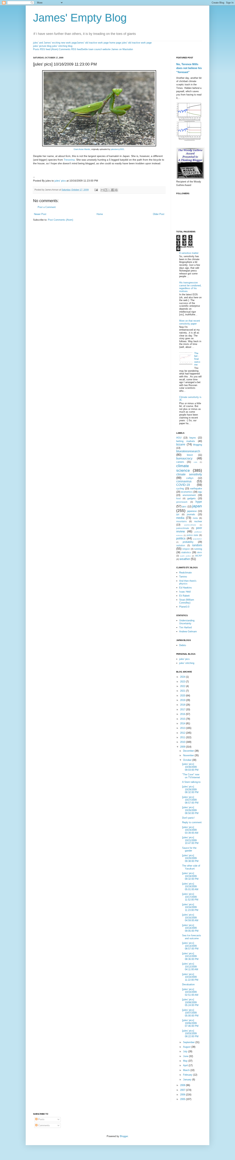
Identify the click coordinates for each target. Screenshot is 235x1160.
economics (187, 491)
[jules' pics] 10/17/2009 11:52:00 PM (190, 897)
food (178, 498)
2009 (183, 746)
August (187, 1046)
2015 (183, 718)
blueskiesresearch (188, 451)
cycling (180, 488)
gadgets (191, 498)
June (186, 1056)
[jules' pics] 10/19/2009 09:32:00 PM (190, 876)
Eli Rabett (184, 595)
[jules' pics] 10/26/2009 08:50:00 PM (190, 810)
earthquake (196, 488)
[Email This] (102, 190)
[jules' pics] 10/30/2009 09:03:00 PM (190, 767)
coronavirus (183, 481)
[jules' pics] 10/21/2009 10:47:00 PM (190, 840)
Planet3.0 (184, 606)
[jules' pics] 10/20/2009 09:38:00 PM (190, 858)
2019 (183, 700)
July (185, 1051)
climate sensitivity (189, 474)
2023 (183, 681)
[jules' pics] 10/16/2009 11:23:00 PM (190, 907)
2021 (183, 690)
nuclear (198, 521)
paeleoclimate (190, 525)
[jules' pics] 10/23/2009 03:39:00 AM (190, 830)
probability (188, 542)
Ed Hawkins (185, 587)
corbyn (189, 478)
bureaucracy (184, 458)
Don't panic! (188, 817)
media (180, 517)
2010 (183, 742)
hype (199, 501)
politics (180, 538)
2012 (183, 732)
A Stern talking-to (191, 782)
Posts (40, 1119)
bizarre (180, 444)
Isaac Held (185, 591)
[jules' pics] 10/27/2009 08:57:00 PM (190, 800)
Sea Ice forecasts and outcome (191, 937)
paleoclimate (182, 528)
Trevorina (69, 159)
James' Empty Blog (80, 18)
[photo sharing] (99, 145)
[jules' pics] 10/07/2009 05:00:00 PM (190, 1013)
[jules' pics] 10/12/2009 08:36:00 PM (190, 956)
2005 (183, 1099)
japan (197, 506)
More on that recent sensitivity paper (189, 322)
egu (200, 491)
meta (195, 518)
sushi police (185, 556)
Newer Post (40, 214)
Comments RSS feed (70, 49)
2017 (183, 709)
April (186, 1065)
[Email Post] (95, 189)
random (197, 545)
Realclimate (185, 572)
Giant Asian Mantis (82, 149)
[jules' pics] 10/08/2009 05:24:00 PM (190, 1002)
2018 (183, 704)
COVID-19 (183, 484)
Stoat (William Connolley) (186, 601)
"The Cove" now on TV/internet (191, 776)
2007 (183, 1090)
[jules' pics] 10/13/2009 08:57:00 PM (190, 946)
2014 (183, 723)
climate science (183, 468)
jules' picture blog (42, 46)
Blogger (124, 1136)
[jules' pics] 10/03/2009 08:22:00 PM (190, 1033)
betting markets (185, 441)
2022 (183, 686)
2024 (183, 676)
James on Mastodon (122, 49)
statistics (186, 552)
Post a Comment (47, 207)
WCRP (198, 555)
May (185, 1060)
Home (100, 214)
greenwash (181, 502)
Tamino (183, 576)
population (197, 539)
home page (115, 42)
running (198, 549)
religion (186, 549)
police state (192, 535)
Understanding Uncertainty (186, 622)
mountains (181, 521)
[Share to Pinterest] (116, 190)
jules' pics (60, 180)
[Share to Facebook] (113, 190)
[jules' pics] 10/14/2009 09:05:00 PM (190, 928)
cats (195, 462)
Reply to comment (192, 822)
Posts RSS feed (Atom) (45, 49)
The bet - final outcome (197, 359)
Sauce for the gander (189, 849)
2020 (183, 695)
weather (185, 559)
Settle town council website (96, 49)
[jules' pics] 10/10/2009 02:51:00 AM (190, 992)
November (189, 755)
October (187, 760)
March (186, 1070)
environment (189, 495)
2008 (183, 1085)
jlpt (177, 514)
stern (199, 552)
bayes (192, 437)
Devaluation (188, 984)
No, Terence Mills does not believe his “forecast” (189, 68)
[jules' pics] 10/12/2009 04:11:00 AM (190, 966)
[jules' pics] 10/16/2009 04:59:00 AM (190, 917)
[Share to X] (109, 190)
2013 (183, 728)
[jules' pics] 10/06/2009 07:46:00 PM (190, 1023)
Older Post (158, 214)
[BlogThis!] (106, 190)
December (189, 750)
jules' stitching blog (62, 46)
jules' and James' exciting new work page (55, 42)
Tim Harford (185, 627)
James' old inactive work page (93, 42)
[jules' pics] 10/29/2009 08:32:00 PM (190, 789)
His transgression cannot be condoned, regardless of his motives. (190, 287)
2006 (183, 1094)
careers (180, 462)
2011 (183, 737)
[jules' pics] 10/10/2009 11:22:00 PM (190, 977)
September (189, 1042)
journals (191, 514)
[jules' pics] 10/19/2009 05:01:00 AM (190, 886)
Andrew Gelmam (188, 631)
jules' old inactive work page (137, 42)
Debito (182, 645)
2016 (183, 714)
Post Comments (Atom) (60, 219)
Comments (43, 1125)
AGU (178, 437)
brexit (190, 455)
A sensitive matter (188, 253)
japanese (192, 511)
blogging (197, 444)
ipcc (184, 506)
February (188, 1074)
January (187, 1079)
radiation (180, 545)
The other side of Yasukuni (191, 867)
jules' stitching (186, 663)
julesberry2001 (117, 149)
